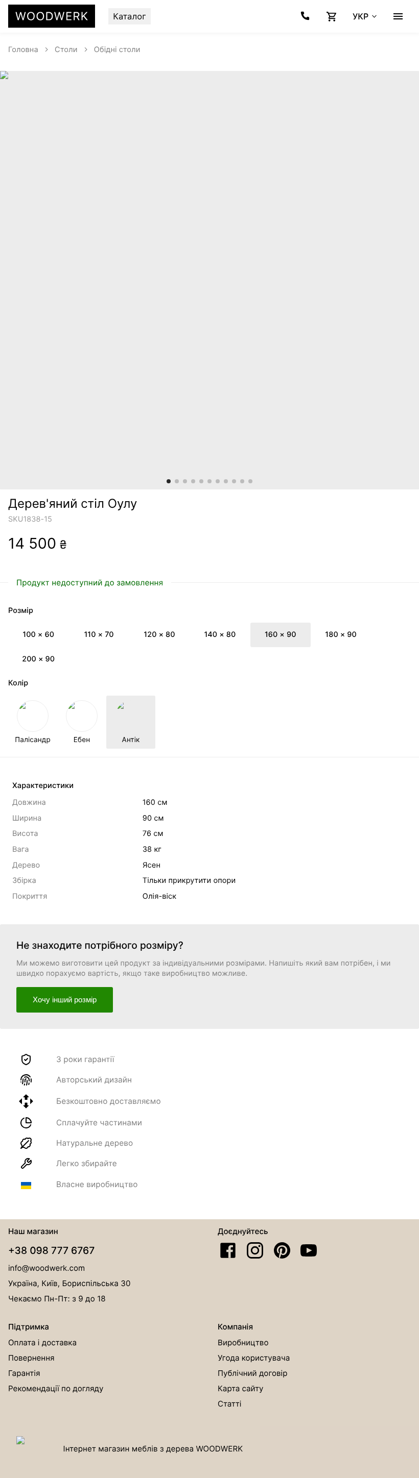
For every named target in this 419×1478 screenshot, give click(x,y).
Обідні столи (117, 49)
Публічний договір (252, 1373)
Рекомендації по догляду (56, 1388)
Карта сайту (241, 1388)
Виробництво (243, 1342)
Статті (229, 1404)
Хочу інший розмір (65, 999)
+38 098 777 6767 (51, 1250)
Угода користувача (254, 1358)
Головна (23, 49)
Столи (66, 49)
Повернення (31, 1358)
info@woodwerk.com (46, 1268)
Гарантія (24, 1373)
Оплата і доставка (42, 1342)
